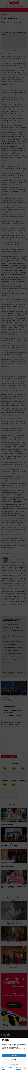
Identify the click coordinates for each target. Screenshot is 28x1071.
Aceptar (14, 1055)
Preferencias (14, 1064)
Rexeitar (14, 1060)
